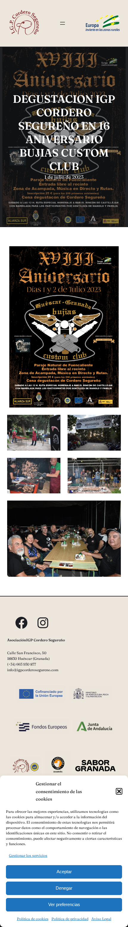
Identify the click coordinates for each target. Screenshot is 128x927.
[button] (119, 791)
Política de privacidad (69, 919)
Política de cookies (33, 919)
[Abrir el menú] (62, 23)
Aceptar (64, 871)
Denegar (64, 888)
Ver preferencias (64, 904)
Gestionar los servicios (28, 855)
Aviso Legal (101, 919)
